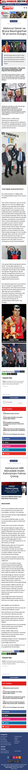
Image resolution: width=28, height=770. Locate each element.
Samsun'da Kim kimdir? (6, 743)
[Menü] (24, 8)
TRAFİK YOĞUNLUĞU (5, 751)
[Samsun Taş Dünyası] (14, 14)
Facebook (7, 438)
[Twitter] (11, 757)
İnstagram (7, 446)
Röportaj (16, 743)
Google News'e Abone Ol (8, 371)
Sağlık (16, 739)
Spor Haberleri (14, 21)
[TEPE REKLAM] (14, 1)
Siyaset (16, 738)
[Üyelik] (27, 4)
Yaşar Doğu (17, 741)
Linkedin (6, 450)
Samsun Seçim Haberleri (6, 744)
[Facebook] (8, 757)
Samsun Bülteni (4, 741)
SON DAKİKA (3, 4)
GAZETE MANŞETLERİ (5, 752)
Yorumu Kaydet (14, 397)
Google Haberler (18, 736)
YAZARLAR (18, 4)
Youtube (7, 453)
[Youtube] (17, 757)
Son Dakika (3, 738)
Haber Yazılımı (14, 768)
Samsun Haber (13, 461)
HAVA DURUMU (18, 751)
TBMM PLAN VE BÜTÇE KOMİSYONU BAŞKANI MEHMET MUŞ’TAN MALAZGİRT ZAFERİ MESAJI (14, 429)
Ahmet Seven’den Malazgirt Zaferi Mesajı (14, 434)
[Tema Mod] (27, 8)
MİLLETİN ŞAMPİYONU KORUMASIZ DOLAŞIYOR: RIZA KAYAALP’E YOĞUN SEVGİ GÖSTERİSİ (13, 424)
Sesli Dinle (14, 374)
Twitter (6, 442)
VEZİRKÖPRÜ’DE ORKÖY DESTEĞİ (11, 413)
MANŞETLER (11, 4)
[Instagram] (14, 757)
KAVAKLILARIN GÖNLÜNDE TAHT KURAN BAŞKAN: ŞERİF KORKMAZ (12, 418)
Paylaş (17, 371)
